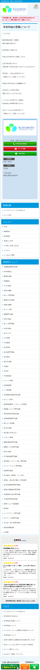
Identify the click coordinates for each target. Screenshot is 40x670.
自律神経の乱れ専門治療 (12, 494)
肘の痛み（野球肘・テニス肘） (14, 475)
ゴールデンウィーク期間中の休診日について (19, 630)
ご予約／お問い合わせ (11, 245)
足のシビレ (7, 333)
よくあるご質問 (9, 255)
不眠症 (6, 366)
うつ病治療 (7, 390)
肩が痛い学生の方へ (10, 432)
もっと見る (7, 215)
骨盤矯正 (7, 281)
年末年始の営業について (12, 621)
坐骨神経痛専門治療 (10, 418)
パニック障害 (8, 380)
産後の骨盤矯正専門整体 (12, 489)
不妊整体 (7, 342)
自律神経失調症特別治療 (12, 395)
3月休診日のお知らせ (11, 616)
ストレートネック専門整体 (13, 466)
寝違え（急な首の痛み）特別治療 (15, 480)
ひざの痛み (7, 286)
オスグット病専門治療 (11, 518)
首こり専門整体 (9, 323)
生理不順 (7, 347)
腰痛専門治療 (8, 314)
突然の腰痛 (7, 290)
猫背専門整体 (8, 470)
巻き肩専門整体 (9, 352)
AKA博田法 (8, 271)
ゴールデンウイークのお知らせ (14, 210)
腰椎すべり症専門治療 (11, 447)
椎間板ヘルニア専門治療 (12, 409)
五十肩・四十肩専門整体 (12, 523)
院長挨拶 (7, 236)
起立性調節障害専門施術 (12, 485)
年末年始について (10, 625)
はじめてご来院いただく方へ (13, 654)
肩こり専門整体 (9, 295)
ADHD (6, 371)
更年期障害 (7, 385)
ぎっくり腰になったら (11, 649)
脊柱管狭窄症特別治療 (11, 413)
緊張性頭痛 (7, 276)
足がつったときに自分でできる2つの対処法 (18, 644)
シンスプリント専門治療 (12, 513)
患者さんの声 (8, 241)
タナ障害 (7, 338)
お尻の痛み (7, 328)
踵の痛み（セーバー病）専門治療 (15, 461)
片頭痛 (6, 532)
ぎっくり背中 (8, 399)
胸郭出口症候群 (9, 300)
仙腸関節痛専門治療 (10, 267)
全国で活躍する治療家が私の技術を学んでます (19, 640)
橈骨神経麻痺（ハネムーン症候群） (16, 404)
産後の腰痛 (7, 305)
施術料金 (7, 231)
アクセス (7, 250)
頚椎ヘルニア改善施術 (11, 504)
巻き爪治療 (7, 428)
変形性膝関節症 (9, 527)
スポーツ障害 (8, 437)
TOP (5, 227)
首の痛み (7, 357)
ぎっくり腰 (7, 309)
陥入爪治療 (7, 361)
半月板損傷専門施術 (10, 456)
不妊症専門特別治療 (10, 499)
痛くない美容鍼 (9, 423)
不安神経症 (7, 376)
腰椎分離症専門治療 (10, 442)
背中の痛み (7, 319)
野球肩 (6, 508)
